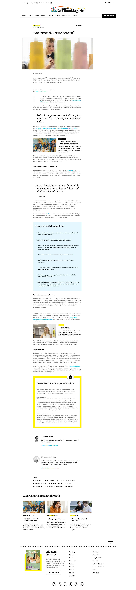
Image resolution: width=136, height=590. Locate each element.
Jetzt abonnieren (109, 15)
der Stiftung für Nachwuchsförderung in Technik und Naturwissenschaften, (57, 128)
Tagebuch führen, (75, 366)
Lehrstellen (47, 214)
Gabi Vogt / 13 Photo (41, 91)
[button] (78, 25)
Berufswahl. (69, 170)
